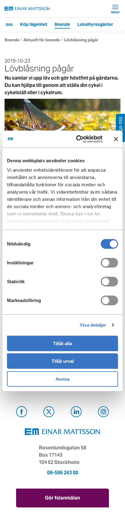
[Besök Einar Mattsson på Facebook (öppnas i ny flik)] (21, 412)
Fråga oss (120, 128)
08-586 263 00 (62, 472)
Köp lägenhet (33, 24)
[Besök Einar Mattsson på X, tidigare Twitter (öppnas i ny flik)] (48, 412)
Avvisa (62, 378)
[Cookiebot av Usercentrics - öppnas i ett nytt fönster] (89, 139)
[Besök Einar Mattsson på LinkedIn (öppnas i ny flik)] (76, 412)
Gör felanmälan (62, 498)
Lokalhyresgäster (95, 24)
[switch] (109, 262)
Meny (115, 12)
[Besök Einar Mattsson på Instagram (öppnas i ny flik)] (103, 412)
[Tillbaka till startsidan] (27, 8)
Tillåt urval (63, 361)
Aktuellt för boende (41, 40)
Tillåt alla (62, 343)
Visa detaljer (93, 325)
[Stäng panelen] (116, 139)
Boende (62, 24)
